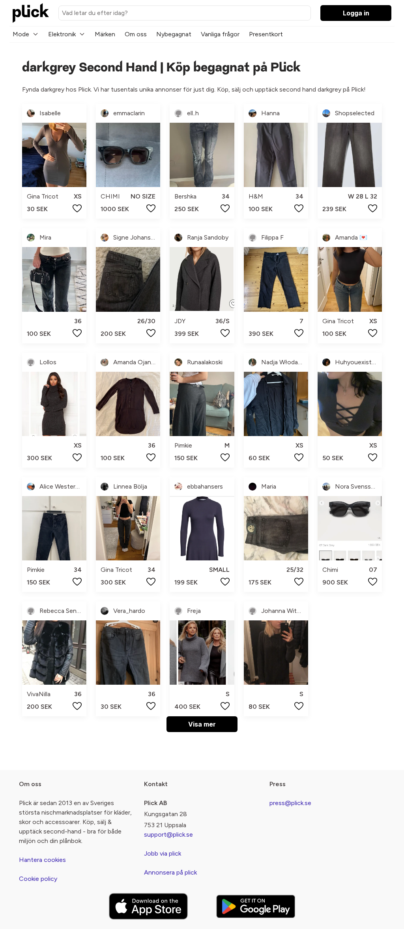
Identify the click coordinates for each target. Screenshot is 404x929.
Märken (105, 34)
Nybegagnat (173, 34)
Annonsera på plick (170, 872)
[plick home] (31, 13)
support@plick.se (168, 834)
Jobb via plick (162, 853)
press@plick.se (290, 803)
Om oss (136, 34)
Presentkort (266, 34)
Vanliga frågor (220, 34)
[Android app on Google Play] (256, 906)
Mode (21, 34)
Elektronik (62, 34)
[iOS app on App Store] (148, 906)
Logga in (356, 13)
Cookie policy (38, 878)
